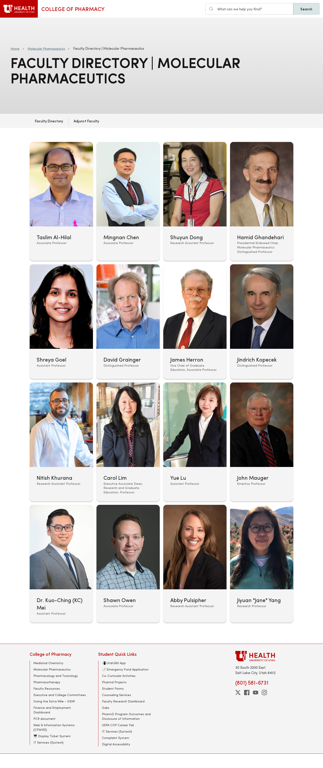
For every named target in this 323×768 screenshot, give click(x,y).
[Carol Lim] (128, 441)
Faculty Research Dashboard (123, 701)
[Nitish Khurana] (61, 441)
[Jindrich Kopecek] (261, 321)
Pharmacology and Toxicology (55, 676)
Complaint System (115, 738)
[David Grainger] (128, 321)
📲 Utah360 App (114, 663)
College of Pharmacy (73, 8)
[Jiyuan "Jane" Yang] (261, 564)
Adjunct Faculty (86, 120)
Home (15, 48)
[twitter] (238, 692)
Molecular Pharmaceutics (46, 48)
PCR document (44, 719)
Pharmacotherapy (46, 682)
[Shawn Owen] (128, 564)
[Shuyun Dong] (195, 201)
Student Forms (113, 688)
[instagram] (264, 692)
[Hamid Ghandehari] (261, 201)
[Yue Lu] (195, 441)
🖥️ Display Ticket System (52, 736)
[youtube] (255, 692)
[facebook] (246, 692)
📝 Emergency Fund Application (125, 669)
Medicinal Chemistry (48, 663)
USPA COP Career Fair (118, 725)
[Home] (19, 9)
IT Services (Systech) (48, 742)
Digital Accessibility (116, 744)
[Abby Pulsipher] (195, 564)
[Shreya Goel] (61, 321)
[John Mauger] (261, 441)
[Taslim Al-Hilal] (61, 201)
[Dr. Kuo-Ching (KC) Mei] (61, 564)
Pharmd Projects (114, 682)
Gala (105, 708)
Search (306, 8)
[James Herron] (195, 321)
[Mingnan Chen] (128, 201)
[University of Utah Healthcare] (264, 656)
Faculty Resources (46, 688)
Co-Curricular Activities (119, 676)
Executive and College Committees (59, 695)
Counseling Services (116, 695)
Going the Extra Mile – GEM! (54, 701)
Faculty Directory (49, 120)
